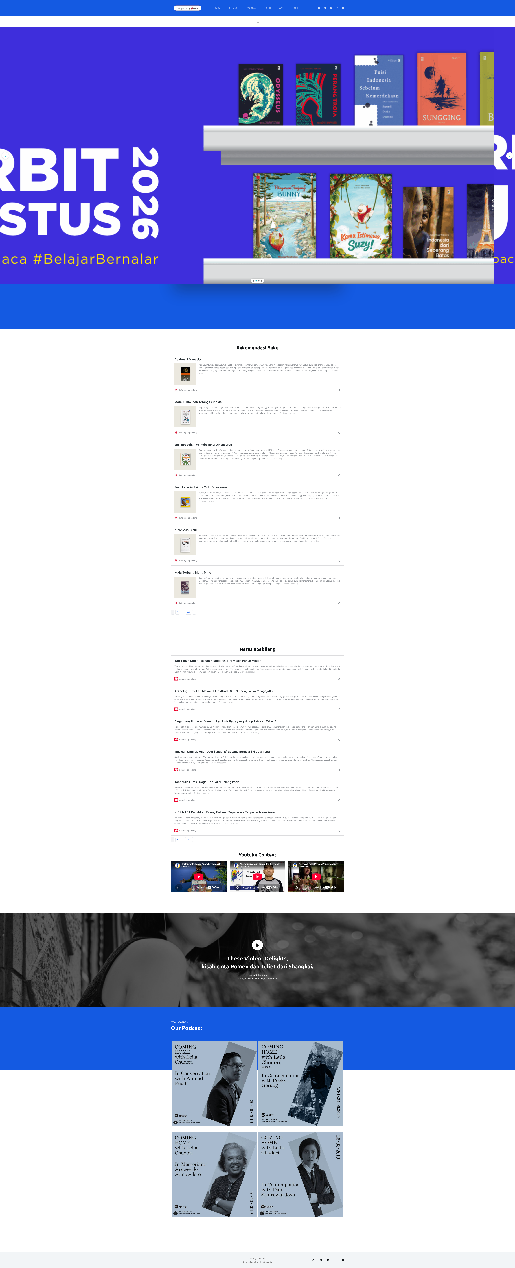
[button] (257, 155)
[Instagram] (331, 8)
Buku (217, 8)
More (295, 8)
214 (188, 839)
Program (252, 8)
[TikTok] (337, 8)
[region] (257, 155)
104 (188, 612)
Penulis (233, 8)
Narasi (281, 8)
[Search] (258, 22)
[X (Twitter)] (325, 8)
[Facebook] (319, 8)
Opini (268, 8)
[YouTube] (343, 8)
